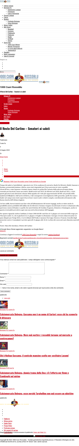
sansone (60, 238)
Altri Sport (7, 27)
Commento (4, 274)
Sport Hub (7, 43)
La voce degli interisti (15, 48)
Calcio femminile (13, 14)
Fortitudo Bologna (14, 21)
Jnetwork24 (12, 50)
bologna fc (20, 238)
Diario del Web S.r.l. (39, 432)
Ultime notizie (8, 6)
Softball (10, 39)
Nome (2, 277)
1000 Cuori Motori (14, 45)
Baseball (11, 29)
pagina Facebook (54, 234)
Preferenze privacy (9, 428)
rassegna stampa (52, 238)
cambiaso (31, 238)
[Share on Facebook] (41, 160)
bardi (14, 238)
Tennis (10, 41)
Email (2, 281)
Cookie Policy (8, 423)
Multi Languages (9, 54)
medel (44, 238)
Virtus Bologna (13, 23)
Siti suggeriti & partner (11, 430)
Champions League (14, 10)
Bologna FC (8, 8)
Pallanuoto (11, 33)
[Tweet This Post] (41, 162)
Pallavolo (11, 35)
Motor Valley (8, 25)
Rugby (10, 37)
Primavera (11, 12)
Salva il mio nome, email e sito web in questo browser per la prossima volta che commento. (33, 288)
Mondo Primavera (14, 47)
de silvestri (38, 238)
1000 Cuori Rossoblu (29, 234)
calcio (26, 238)
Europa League (9, 15)
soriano (65, 238)
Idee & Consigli (9, 56)
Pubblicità (7, 419)
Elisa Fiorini (4, 157)
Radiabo (6, 52)
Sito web (3, 284)
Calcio (6, 17)
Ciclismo (11, 31)
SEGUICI (3, 231)
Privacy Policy (8, 426)
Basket (6, 19)
